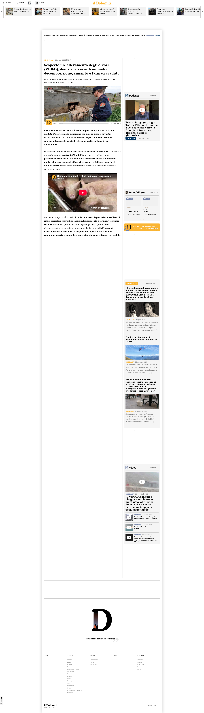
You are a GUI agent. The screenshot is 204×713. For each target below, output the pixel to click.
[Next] (202, 12)
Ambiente (90, 35)
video (157, 35)
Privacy (1, 701)
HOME (46, 655)
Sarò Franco (131, 138)
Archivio (152, 96)
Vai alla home (150, 283)
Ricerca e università (77, 35)
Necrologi (70, 693)
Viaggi (69, 683)
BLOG (115, 655)
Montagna (120, 35)
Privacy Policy (141, 664)
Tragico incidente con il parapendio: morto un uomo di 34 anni (141, 339)
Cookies (139, 667)
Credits (139, 669)
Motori (69, 688)
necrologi (150, 35)
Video (92, 662)
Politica (55, 35)
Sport (112, 35)
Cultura (105, 35)
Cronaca (47, 35)
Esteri (69, 662)
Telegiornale (94, 660)
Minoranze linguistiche (135, 35)
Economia (64, 35)
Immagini (93, 664)
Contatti (139, 662)
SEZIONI (70, 655)
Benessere (70, 685)
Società (98, 35)
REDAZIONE (140, 655)
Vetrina (153, 192)
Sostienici (140, 660)
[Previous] (2, 12)
